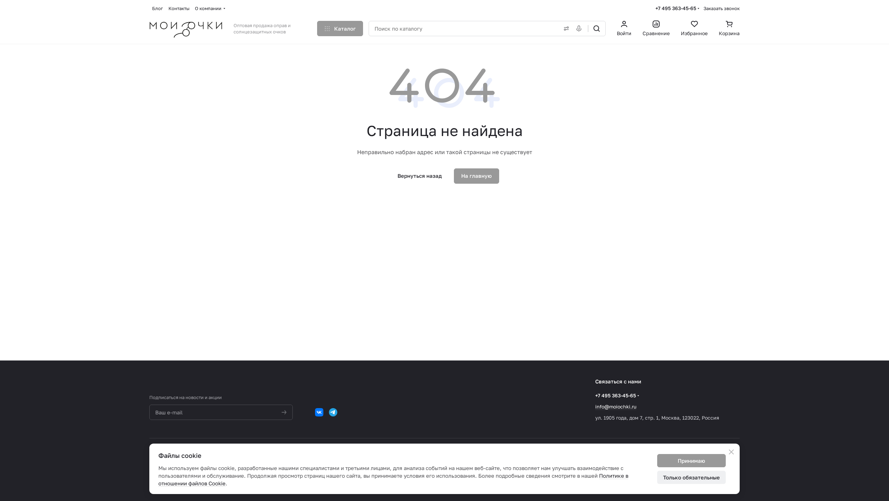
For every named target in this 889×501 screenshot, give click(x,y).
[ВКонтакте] (319, 412)
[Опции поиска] (565, 28)
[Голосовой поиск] (580, 28)
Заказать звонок (721, 8)
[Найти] (596, 28)
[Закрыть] (731, 452)
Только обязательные (691, 477)
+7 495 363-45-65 (675, 8)
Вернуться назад (420, 176)
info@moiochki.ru (615, 406)
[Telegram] (333, 412)
